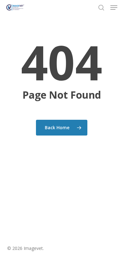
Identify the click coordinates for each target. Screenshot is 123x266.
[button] (113, 7)
